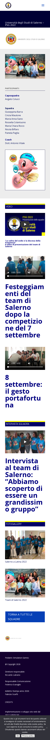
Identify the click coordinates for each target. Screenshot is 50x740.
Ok (18, 736)
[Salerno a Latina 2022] (25, 558)
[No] (46, 727)
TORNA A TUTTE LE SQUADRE (20, 617)
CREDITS (9, 702)
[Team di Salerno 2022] (25, 596)
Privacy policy (28, 736)
